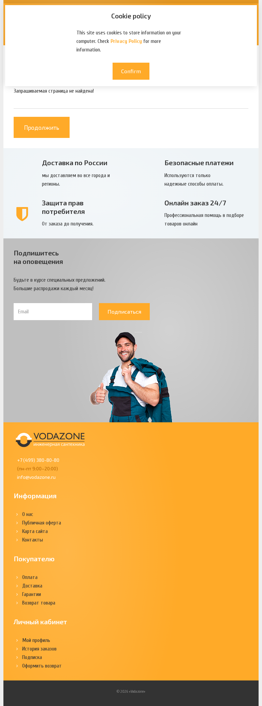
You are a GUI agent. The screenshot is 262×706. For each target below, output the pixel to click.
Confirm (131, 71)
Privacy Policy (126, 41)
